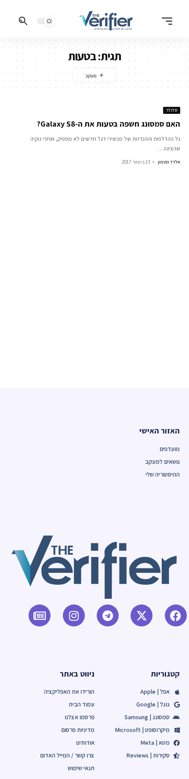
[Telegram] (108, 615)
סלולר (172, 110)
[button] (164, 21)
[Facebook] (176, 615)
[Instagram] (74, 615)
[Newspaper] (40, 615)
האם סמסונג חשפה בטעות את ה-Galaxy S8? (108, 124)
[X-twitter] (142, 615)
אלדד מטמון (169, 162)
